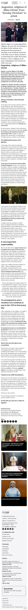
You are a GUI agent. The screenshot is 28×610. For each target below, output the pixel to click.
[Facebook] (5, 421)
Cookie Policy (5, 602)
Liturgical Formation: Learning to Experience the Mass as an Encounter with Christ (11, 568)
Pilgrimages (5, 546)
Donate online (5, 534)
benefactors (15, 268)
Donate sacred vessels (8, 538)
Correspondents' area (7, 605)
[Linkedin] (10, 421)
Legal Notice (5, 598)
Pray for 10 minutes (7, 555)
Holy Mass (5, 550)
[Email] (8, 421)
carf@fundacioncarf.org (8, 516)
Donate (15, 2)
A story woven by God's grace (11, 499)
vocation (16, 350)
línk (7, 401)
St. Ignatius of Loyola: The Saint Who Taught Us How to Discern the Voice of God (12, 580)
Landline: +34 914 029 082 (9, 518)
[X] (2, 421)
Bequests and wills (7, 540)
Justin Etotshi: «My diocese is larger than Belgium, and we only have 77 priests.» (13, 445)
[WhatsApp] (13, 421)
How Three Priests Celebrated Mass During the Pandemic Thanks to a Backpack (12, 475)
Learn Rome (5, 553)
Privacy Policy (5, 600)
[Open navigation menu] (24, 2)
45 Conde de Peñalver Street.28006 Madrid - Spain (9, 523)
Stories (18, 19)
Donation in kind (6, 536)
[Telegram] (16, 421)
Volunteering (5, 548)
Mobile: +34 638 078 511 (8, 520)
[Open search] (20, 3)
